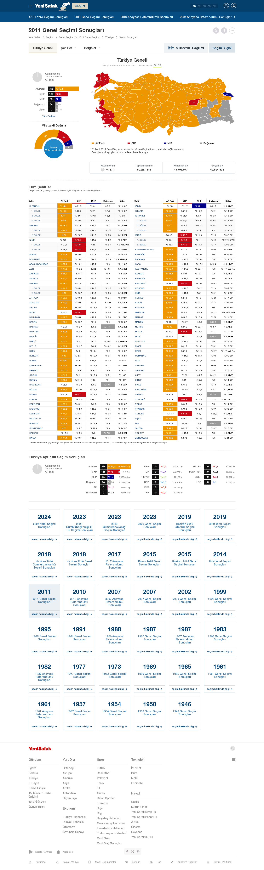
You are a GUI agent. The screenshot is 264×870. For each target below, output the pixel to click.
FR (209, 6)
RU (214, 6)
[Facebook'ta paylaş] (225, 30)
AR (204, 6)
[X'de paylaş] (217, 30)
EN (199, 6)
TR (194, 6)
